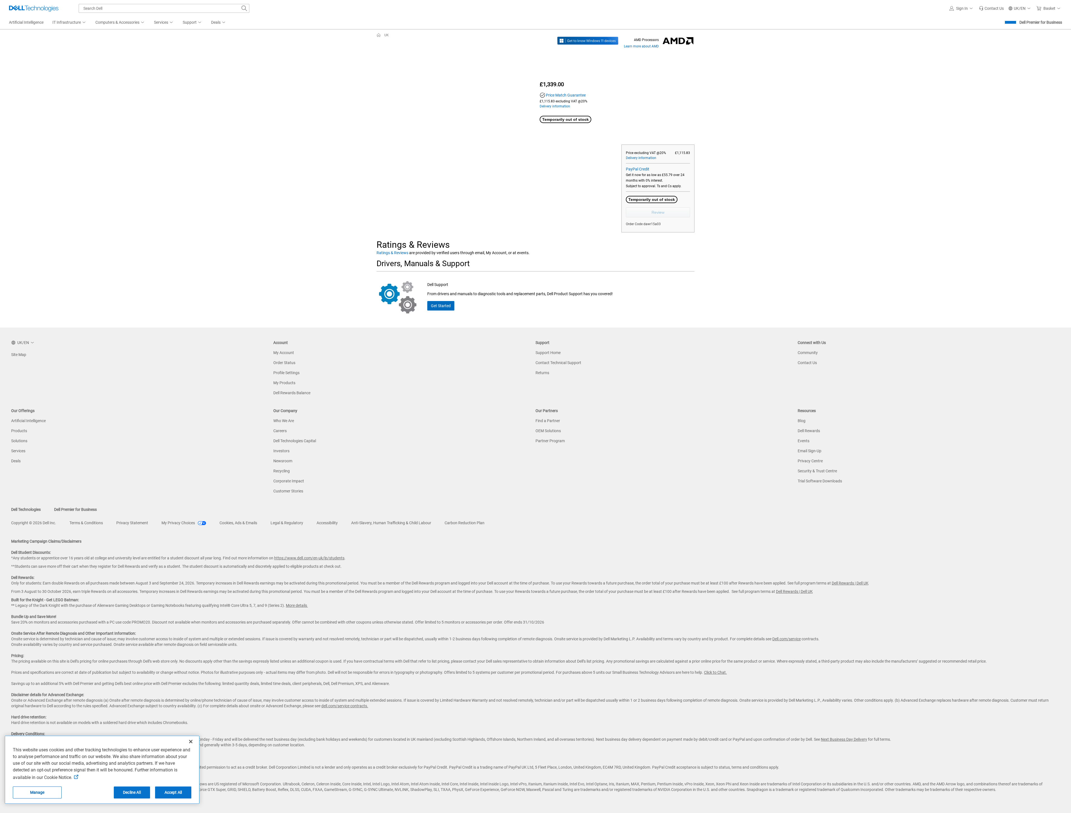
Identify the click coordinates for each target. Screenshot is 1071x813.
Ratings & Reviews (392, 253)
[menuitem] (69, 22)
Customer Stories (288, 491)
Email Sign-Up (809, 451)
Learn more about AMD (641, 46)
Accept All (173, 792)
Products (19, 431)
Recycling (281, 471)
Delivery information (555, 106)
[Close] (191, 741)
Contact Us (807, 362)
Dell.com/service (786, 639)
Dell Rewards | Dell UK (850, 583)
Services (18, 451)
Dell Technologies (26, 509)
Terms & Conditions (86, 523)
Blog (801, 420)
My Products (284, 383)
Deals (16, 461)
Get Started (441, 306)
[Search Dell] (244, 8)
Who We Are (283, 420)
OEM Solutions (548, 431)
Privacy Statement (132, 523)
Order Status (284, 362)
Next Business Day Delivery (844, 739)
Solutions (19, 441)
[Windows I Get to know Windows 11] (587, 40)
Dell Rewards (809, 431)
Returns (542, 373)
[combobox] (164, 8)
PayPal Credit (637, 169)
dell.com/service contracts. (344, 706)
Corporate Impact (288, 481)
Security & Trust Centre (817, 471)
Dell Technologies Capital (294, 441)
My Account (283, 352)
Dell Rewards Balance (291, 393)
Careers (280, 431)
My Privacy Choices (178, 523)
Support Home (548, 352)
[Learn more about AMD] (678, 40)
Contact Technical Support (558, 362)
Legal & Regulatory (287, 523)
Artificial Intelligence (28, 420)
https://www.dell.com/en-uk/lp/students (309, 558)
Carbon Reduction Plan (464, 523)
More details (296, 605)
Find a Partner (548, 420)
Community (808, 352)
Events (803, 441)
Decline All (132, 792)
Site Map (18, 354)
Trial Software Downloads (820, 481)
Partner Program (550, 441)
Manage (37, 792)
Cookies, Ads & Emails (238, 523)
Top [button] (1063, 805)
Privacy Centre (810, 461)
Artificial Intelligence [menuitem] (26, 22)
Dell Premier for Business (1040, 22)
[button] (962, 8)
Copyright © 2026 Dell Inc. (33, 523)
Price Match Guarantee (566, 95)
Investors (281, 451)
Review (658, 212)
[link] (991, 8)
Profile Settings (286, 373)
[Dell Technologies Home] (34, 8)
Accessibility (327, 523)
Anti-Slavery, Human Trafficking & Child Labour (391, 523)
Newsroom (282, 461)
